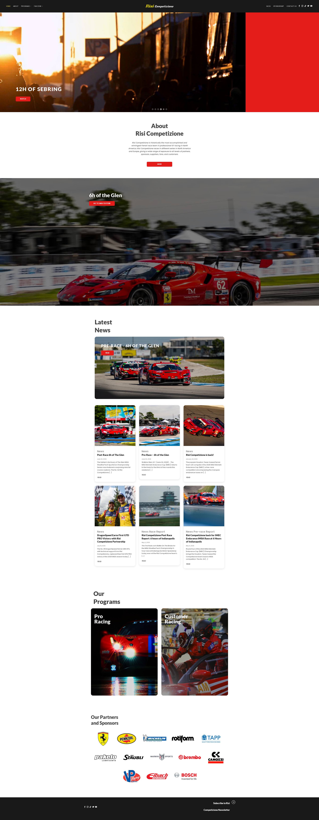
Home (8, 6)
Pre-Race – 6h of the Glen (155, 454)
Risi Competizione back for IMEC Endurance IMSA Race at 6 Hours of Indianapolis (203, 538)
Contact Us (292, 6)
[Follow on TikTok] (305, 6)
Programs (25, 6)
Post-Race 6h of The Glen (110, 454)
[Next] (309, 62)
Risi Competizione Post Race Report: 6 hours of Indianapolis (158, 537)
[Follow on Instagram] (302, 6)
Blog (269, 6)
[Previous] (9, 62)
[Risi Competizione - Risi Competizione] (159, 6)
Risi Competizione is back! (200, 454)
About (15, 6)
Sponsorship (278, 6)
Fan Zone (37, 6)
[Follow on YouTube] (311, 6)
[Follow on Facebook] (299, 6)
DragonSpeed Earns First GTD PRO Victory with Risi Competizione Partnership (113, 538)
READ (99, 477)
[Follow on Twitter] (308, 6)
